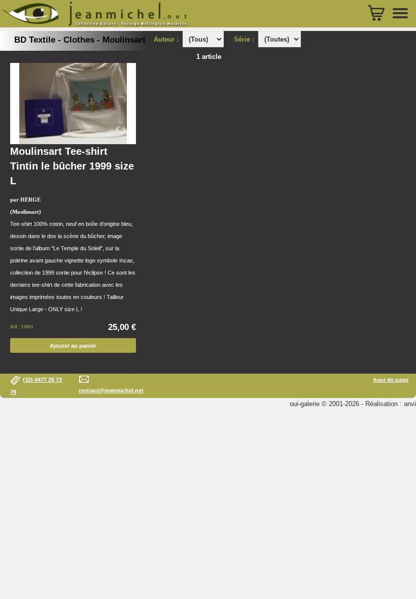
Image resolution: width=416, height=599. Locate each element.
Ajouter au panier (73, 346)
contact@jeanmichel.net (111, 390)
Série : (246, 39)
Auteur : (167, 39)
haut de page (390, 380)
